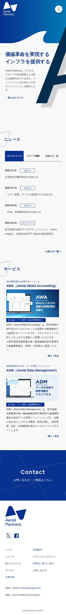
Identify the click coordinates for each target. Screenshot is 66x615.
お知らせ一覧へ (53, 251)
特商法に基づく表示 (43, 563)
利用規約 (37, 550)
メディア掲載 (33, 156)
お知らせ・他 (51, 156)
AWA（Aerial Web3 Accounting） (23, 595)
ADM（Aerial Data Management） (24, 588)
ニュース (9, 557)
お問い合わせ (40, 570)
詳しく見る (53, 356)
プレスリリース (14, 156)
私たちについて (15, 97)
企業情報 (9, 577)
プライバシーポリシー (44, 557)
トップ (8, 550)
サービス (9, 570)
